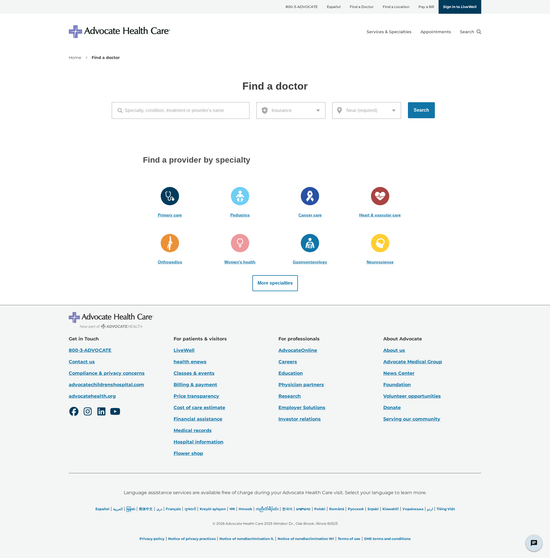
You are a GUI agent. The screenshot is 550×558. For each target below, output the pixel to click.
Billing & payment (195, 384)
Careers (287, 361)
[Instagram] (87, 412)
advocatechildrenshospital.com (106, 384)
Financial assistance (198, 419)
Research (289, 396)
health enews (190, 361)
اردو (430, 509)
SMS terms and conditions (387, 539)
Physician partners (301, 384)
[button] (170, 202)
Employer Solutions (301, 407)
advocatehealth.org (92, 396)
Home (75, 57)
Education (290, 373)
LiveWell (184, 350)
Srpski (373, 509)
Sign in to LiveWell (460, 7)
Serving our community (411, 419)
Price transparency (196, 396)
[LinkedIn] (101, 412)
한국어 (287, 509)
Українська (412, 509)
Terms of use (349, 539)
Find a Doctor (362, 7)
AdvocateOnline (297, 350)
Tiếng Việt (446, 509)
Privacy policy (152, 539)
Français (173, 509)
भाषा (232, 509)
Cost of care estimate (199, 407)
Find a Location (396, 7)
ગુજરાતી (190, 509)
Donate (392, 407)
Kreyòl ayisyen (213, 509)
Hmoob (245, 509)
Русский (356, 509)
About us (394, 350)
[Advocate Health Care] (120, 32)
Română (336, 509)
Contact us (82, 361)
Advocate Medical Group (412, 361)
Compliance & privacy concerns (107, 373)
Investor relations (299, 419)
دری (159, 509)
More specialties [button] (275, 283)
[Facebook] (73, 412)
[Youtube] (115, 412)
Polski (319, 509)
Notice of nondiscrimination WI (306, 539)
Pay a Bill (426, 7)
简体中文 (146, 509)
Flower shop (188, 453)
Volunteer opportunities (412, 396)
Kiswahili (390, 509)
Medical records (193, 430)
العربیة (118, 509)
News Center (399, 373)
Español (334, 7)
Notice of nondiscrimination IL (246, 539)
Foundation (397, 384)
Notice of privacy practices (192, 539)
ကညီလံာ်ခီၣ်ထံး (267, 509)
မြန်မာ (130, 509)
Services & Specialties (389, 31)
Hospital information (198, 442)
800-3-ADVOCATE (302, 7)
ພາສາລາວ (303, 509)
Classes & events (194, 373)
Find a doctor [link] (106, 57)
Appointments (436, 31)
